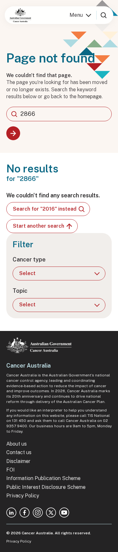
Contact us (18, 452)
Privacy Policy (22, 496)
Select (27, 273)
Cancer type (29, 259)
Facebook (25, 512)
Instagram (38, 512)
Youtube (64, 512)
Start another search (38, 226)
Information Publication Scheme (43, 478)
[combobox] (59, 114)
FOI (10, 470)
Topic (20, 290)
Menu (76, 15)
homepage (90, 96)
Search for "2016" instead (44, 209)
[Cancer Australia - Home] (20, 15)
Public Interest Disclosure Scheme (46, 487)
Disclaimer (18, 461)
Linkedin (11, 512)
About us (16, 444)
